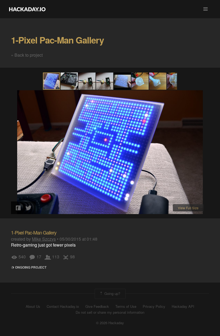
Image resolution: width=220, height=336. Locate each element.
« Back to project (27, 55)
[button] (205, 9)
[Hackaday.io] (27, 9)
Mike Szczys (44, 239)
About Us (33, 306)
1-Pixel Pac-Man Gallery (57, 40)
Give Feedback (97, 306)
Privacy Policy (154, 306)
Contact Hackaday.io (63, 306)
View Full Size (188, 207)
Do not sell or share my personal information (110, 312)
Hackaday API (183, 306)
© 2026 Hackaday (110, 322)
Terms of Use (125, 306)
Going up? (111, 293)
